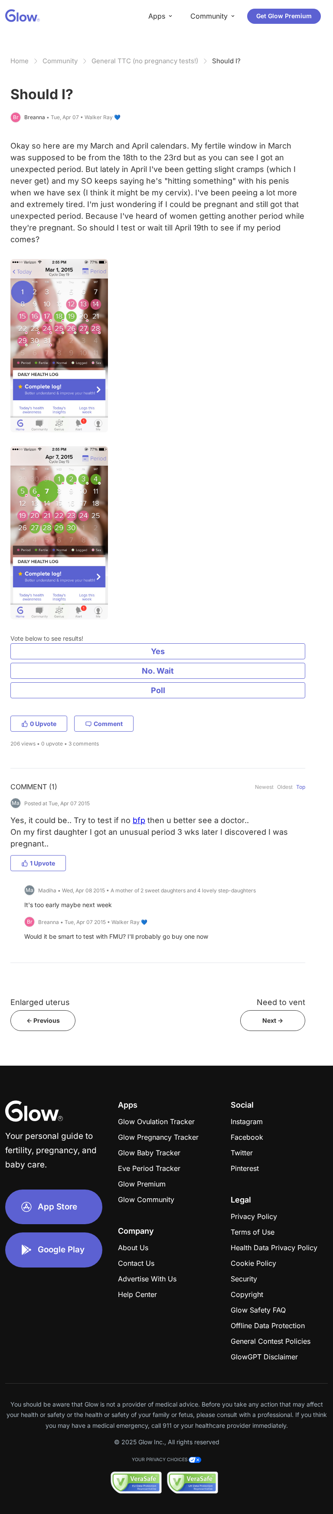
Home (19, 61)
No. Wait (158, 670)
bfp (139, 820)
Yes (158, 651)
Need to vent (281, 1002)
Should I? (226, 61)
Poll (158, 690)
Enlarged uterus (40, 1002)
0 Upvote (43, 723)
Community (60, 61)
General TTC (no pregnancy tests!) (144, 61)
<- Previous (43, 1020)
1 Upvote (42, 863)
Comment (108, 723)
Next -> (272, 1020)
